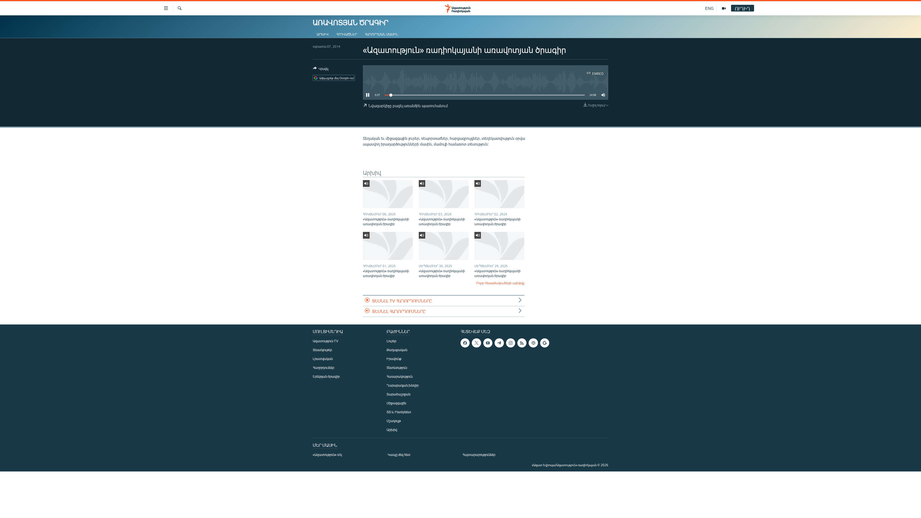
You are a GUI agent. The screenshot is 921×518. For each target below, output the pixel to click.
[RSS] (521, 342)
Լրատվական (323, 359)
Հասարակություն (400, 376)
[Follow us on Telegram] (499, 342)
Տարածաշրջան (398, 394)
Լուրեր (391, 341)
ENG (709, 8)
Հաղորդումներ (323, 367)
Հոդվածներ (346, 34)
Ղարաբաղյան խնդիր (403, 385)
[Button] (320, 69)
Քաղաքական (397, 350)
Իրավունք (394, 359)
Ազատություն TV (325, 341)
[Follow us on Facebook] (465, 342)
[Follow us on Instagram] (510, 342)
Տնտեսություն (397, 367)
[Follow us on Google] (544, 342)
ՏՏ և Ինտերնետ (399, 412)
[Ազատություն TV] (724, 8)
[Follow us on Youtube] (487, 342)
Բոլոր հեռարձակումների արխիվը (500, 283)
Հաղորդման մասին (381, 34)
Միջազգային (396, 403)
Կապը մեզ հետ (399, 455)
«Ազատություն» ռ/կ (327, 455)
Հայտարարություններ (478, 455)
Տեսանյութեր (322, 350)
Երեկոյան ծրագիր (326, 376)
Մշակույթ (394, 421)
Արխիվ (323, 34)
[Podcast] (533, 342)
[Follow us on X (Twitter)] (476, 342)
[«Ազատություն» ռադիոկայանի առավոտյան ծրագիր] (388, 194)
